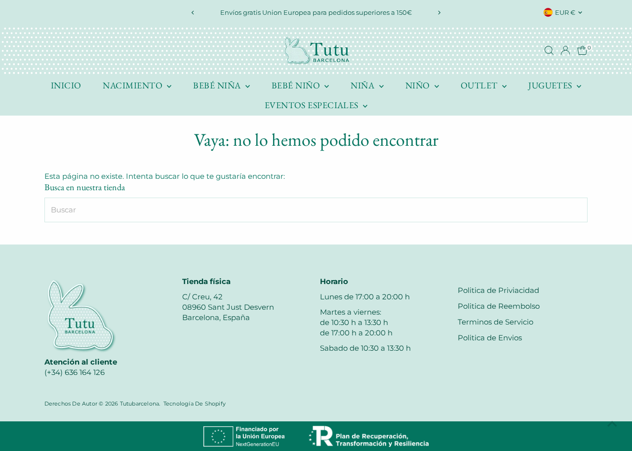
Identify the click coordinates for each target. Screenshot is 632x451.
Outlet (480, 85)
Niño (418, 85)
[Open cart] (582, 50)
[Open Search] (549, 50)
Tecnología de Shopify (194, 403)
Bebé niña (218, 85)
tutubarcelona (139, 403)
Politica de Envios (490, 337)
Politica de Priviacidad (498, 290)
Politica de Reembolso (499, 306)
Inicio (66, 85)
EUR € (565, 12)
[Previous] (193, 12)
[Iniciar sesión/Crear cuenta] (565, 50)
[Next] (439, 12)
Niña (363, 85)
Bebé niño (297, 85)
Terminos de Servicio (495, 322)
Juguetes (551, 85)
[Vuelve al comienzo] (612, 424)
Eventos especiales (313, 105)
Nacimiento (133, 85)
